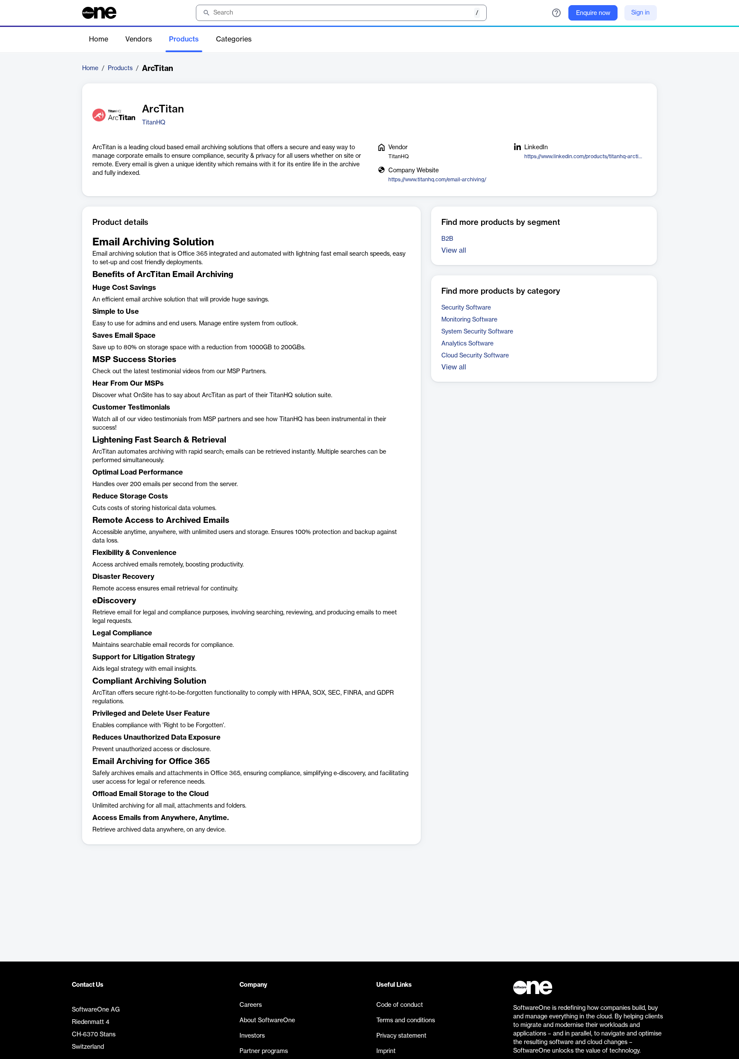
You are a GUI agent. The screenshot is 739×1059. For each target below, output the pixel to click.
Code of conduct (399, 1005)
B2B (447, 239)
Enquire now (593, 13)
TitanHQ (154, 123)
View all (453, 250)
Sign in (640, 13)
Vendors (138, 39)
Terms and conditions (405, 1021)
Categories (233, 39)
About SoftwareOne (267, 1021)
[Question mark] (556, 12)
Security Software (466, 308)
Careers (250, 1005)
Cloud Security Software (475, 356)
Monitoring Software (469, 320)
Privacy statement (401, 1036)
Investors (252, 1036)
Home (98, 39)
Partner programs (263, 1051)
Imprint (386, 1051)
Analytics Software (467, 344)
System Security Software (477, 332)
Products (184, 39)
